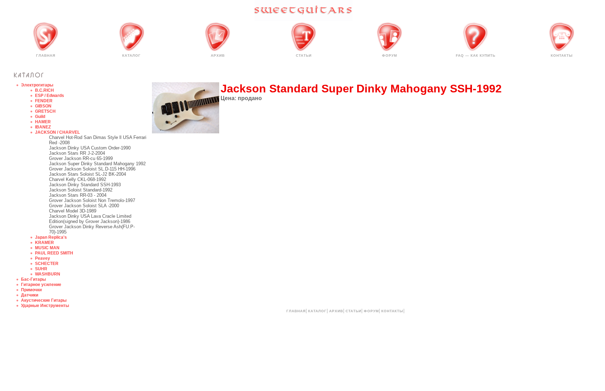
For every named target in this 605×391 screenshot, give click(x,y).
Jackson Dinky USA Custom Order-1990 (90, 148)
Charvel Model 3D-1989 (72, 211)
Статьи (304, 55)
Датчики (29, 295)
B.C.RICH (44, 90)
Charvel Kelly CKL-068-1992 (77, 179)
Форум (389, 55)
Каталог (131, 55)
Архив (218, 55)
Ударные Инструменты (45, 305)
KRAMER (44, 242)
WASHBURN (47, 274)
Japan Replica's (51, 237)
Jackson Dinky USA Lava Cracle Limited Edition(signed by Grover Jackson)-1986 (90, 219)
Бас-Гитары (33, 279)
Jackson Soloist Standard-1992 (80, 190)
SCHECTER (46, 263)
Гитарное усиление (41, 284)
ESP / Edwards (49, 95)
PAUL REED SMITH (54, 253)
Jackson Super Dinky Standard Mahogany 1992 (97, 163)
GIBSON (43, 106)
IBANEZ (43, 127)
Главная (45, 55)
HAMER (43, 121)
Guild (40, 116)
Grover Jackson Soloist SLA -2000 (84, 205)
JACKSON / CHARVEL (57, 132)
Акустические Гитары (44, 300)
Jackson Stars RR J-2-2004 (77, 153)
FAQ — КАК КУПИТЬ (475, 55)
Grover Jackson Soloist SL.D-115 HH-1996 (92, 169)
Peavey (42, 258)
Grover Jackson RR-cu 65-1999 (81, 158)
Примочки (31, 289)
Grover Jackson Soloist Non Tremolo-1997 (92, 200)
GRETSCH (45, 111)
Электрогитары (37, 85)
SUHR (41, 268)
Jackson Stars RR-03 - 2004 (77, 195)
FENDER (44, 100)
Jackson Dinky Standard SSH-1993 (85, 184)
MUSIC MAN (47, 247)
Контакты (562, 55)
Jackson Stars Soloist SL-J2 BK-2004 (87, 174)
